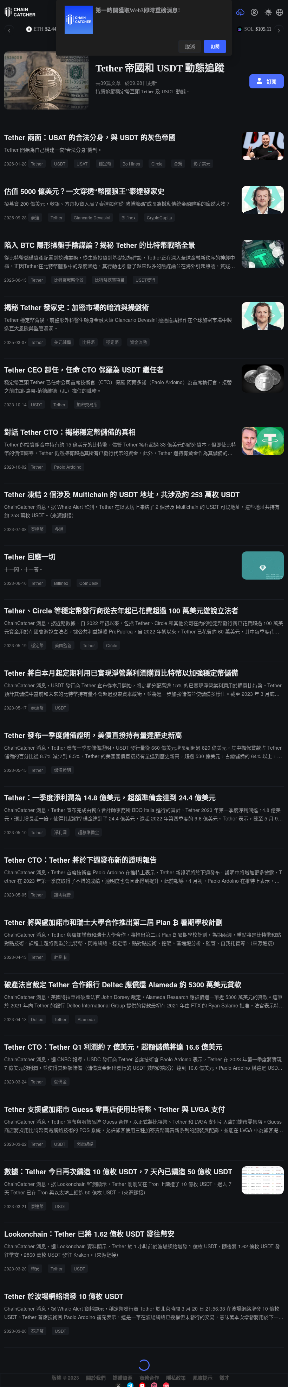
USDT (59, 164)
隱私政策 (176, 1377)
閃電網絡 (85, 1144)
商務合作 (149, 1377)
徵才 (224, 1377)
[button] (279, 12)
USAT (82, 164)
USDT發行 (145, 280)
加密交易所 (87, 404)
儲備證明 (62, 770)
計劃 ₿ (60, 957)
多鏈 (59, 529)
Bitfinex (129, 217)
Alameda (86, 1019)
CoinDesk (88, 583)
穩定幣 (105, 164)
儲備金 (60, 1082)
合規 (178, 164)
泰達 (35, 217)
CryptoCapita (159, 217)
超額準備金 (88, 832)
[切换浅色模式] (268, 12)
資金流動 (138, 342)
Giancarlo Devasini (92, 217)
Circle (157, 164)
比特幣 (88, 342)
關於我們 (96, 1377)
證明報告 (62, 895)
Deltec (37, 1019)
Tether (37, 164)
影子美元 (202, 164)
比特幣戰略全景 (69, 280)
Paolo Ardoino (67, 467)
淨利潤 (60, 832)
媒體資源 (122, 1377)
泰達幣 (37, 529)
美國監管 (63, 645)
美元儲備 (62, 342)
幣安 (35, 1269)
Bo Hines (131, 164)
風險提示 (202, 1377)
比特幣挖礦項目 (109, 280)
